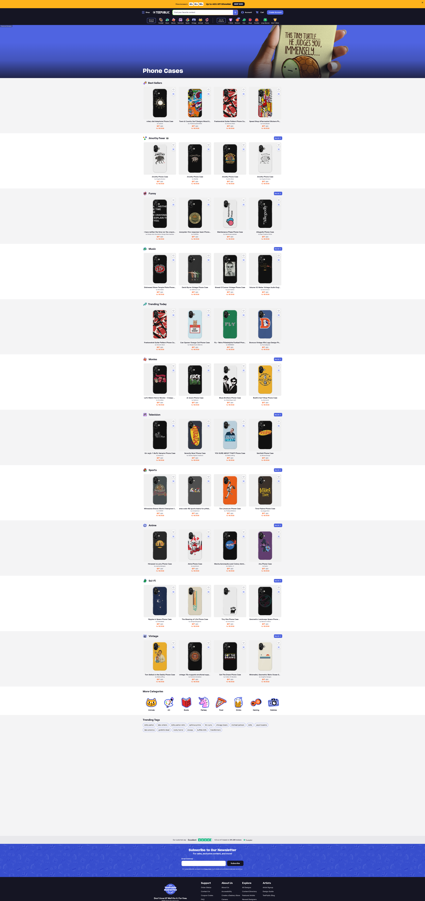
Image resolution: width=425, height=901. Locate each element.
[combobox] (203, 12)
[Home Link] (161, 12)
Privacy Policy (208, 869)
